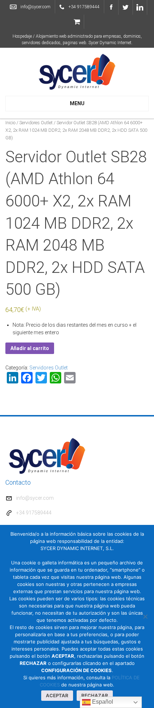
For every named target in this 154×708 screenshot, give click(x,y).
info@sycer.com (35, 6)
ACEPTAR (57, 695)
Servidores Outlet (36, 122)
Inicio (10, 122)
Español (102, 702)
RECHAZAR (94, 695)
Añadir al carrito (29, 348)
